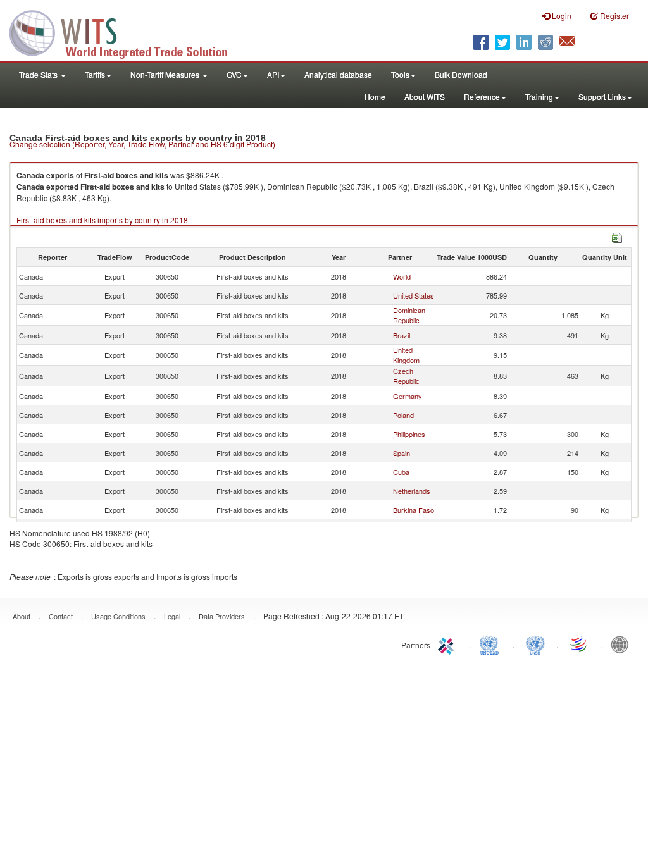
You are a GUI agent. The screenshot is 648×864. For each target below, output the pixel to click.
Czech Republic (406, 376)
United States (413, 295)
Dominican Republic (409, 315)
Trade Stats (39, 74)
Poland (403, 415)
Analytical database (338, 74)
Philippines (409, 434)
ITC (448, 644)
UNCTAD (491, 644)
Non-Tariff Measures (165, 74)
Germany (407, 396)
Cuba (401, 472)
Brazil (401, 335)
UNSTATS (535, 644)
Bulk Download (461, 74)
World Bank (622, 644)
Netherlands (411, 491)
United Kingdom (406, 355)
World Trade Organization (579, 644)
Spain (401, 453)
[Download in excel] (617, 236)
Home (374, 96)
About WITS (424, 96)
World (402, 276)
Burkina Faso (413, 510)
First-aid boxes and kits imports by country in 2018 (102, 219)
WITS (126, 31)
